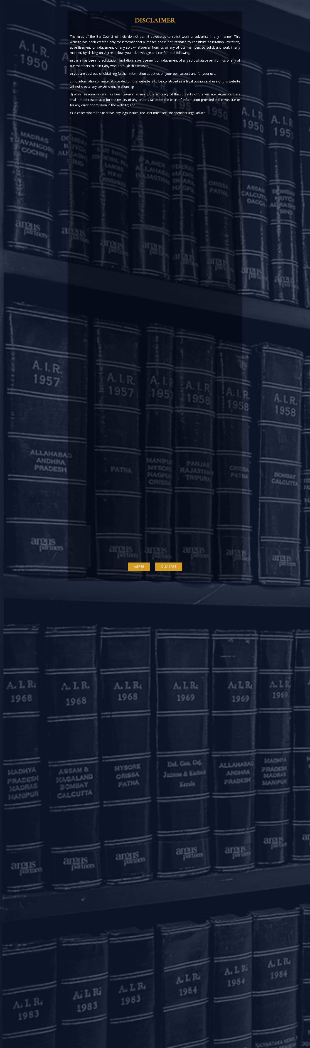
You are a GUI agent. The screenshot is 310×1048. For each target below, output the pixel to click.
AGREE (139, 566)
